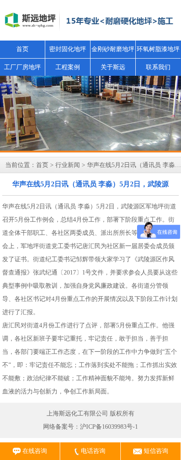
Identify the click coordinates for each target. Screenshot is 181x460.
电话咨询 (92, 451)
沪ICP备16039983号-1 (109, 426)
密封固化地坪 (67, 49)
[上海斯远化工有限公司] (90, 114)
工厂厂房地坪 (22, 67)
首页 (22, 49)
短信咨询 (155, 451)
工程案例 (67, 67)
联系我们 (158, 67)
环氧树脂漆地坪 (158, 49)
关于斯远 (113, 67)
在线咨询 (34, 451)
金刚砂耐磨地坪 (112, 49)
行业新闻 (67, 165)
